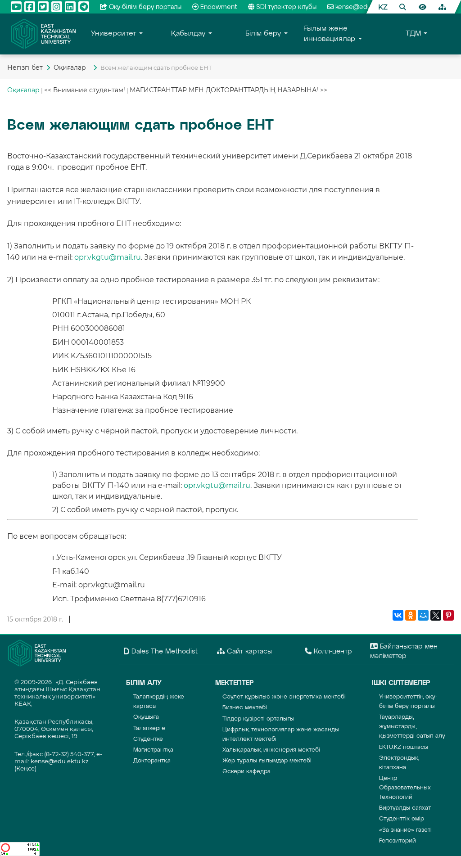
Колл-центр (332, 651)
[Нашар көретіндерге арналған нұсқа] (422, 7)
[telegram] (83, 6)
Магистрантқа (153, 750)
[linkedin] (70, 6)
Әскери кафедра (246, 772)
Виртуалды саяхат (405, 808)
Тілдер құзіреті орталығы (258, 719)
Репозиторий (397, 841)
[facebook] (29, 6)
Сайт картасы (248, 651)
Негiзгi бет (25, 67)
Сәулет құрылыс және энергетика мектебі (284, 697)
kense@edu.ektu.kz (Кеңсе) (376, 7)
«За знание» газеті (405, 830)
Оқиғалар (72, 67)
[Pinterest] (448, 616)
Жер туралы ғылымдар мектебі (267, 761)
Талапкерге (149, 728)
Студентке (148, 739)
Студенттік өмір (401, 819)
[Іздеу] (402, 7)
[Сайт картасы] (442, 7)
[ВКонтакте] (398, 616)
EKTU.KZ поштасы (403, 747)
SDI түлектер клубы (286, 7)
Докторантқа (152, 761)
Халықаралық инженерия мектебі (271, 750)
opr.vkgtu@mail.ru (107, 257)
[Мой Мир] (423, 616)
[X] (435, 616)
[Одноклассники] (410, 616)
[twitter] (43, 6)
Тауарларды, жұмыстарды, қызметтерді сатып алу (412, 726)
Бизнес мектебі (244, 708)
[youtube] (16, 6)
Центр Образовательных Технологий (405, 787)
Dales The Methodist (163, 651)
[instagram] (56, 6)
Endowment (218, 7)
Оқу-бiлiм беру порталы (145, 7)
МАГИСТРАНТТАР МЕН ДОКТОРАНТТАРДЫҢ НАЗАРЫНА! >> (228, 90)
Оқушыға (146, 717)
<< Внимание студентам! (84, 90)
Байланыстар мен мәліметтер (404, 651)
